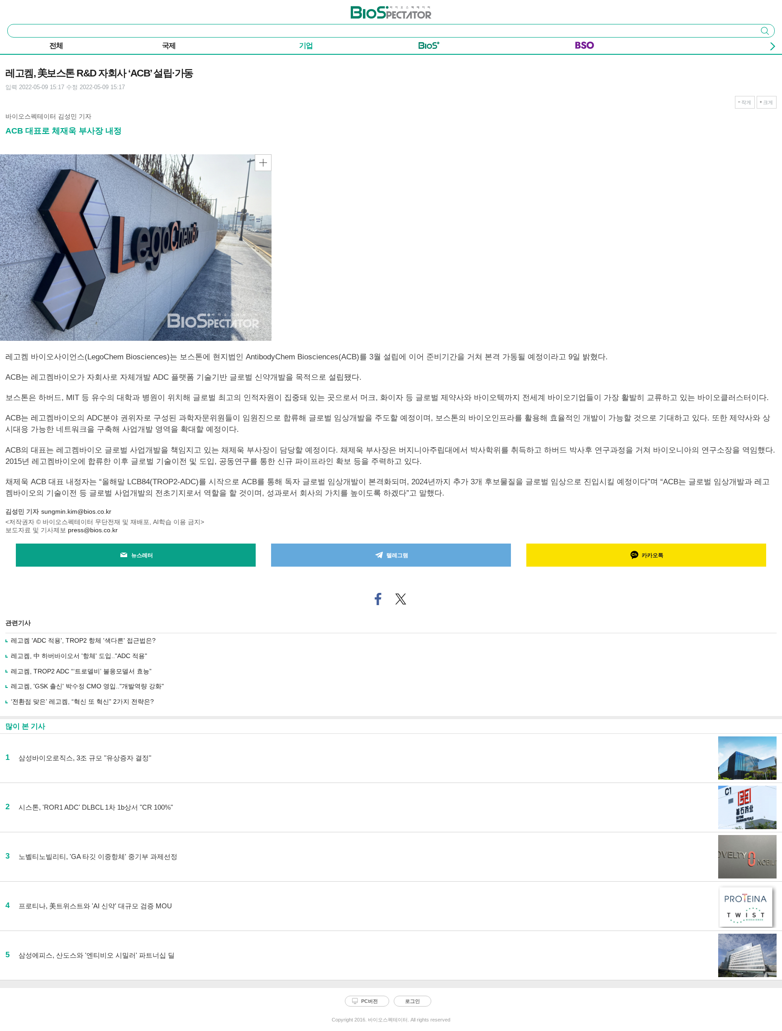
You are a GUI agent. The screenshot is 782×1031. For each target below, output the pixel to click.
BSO (584, 47)
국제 (169, 45)
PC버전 (369, 1001)
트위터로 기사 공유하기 (401, 599)
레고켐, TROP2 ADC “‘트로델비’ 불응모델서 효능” (81, 671)
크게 (768, 102)
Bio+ (429, 47)
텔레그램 (397, 555)
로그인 (412, 1001)
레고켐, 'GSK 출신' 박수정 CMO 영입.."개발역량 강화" (87, 686)
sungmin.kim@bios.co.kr (76, 511)
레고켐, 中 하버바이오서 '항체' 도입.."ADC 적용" (79, 655)
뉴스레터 (142, 555)
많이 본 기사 (25, 726)
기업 (306, 45)
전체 (56, 45)
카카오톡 (652, 555)
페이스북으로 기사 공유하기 (378, 599)
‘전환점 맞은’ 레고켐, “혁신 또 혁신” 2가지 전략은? (82, 701)
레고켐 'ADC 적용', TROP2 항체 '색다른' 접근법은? (83, 640)
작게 (746, 102)
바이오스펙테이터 (376, 9)
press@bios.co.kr (93, 530)
